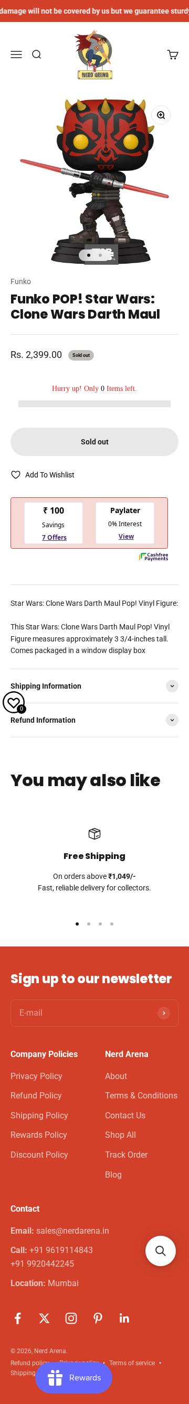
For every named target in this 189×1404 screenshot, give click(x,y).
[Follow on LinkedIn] (125, 1318)
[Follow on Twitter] (44, 1318)
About (116, 1076)
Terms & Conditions (141, 1096)
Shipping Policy (39, 1115)
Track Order (126, 1155)
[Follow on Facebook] (17, 1318)
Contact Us (125, 1115)
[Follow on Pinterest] (98, 1318)
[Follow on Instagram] (71, 1318)
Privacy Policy (36, 1076)
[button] (160, 1251)
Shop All (120, 1135)
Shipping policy (32, 1373)
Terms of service (132, 1363)
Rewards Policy (38, 1135)
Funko (20, 281)
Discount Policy (39, 1155)
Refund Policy (36, 1096)
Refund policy (29, 1363)
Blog (113, 1175)
